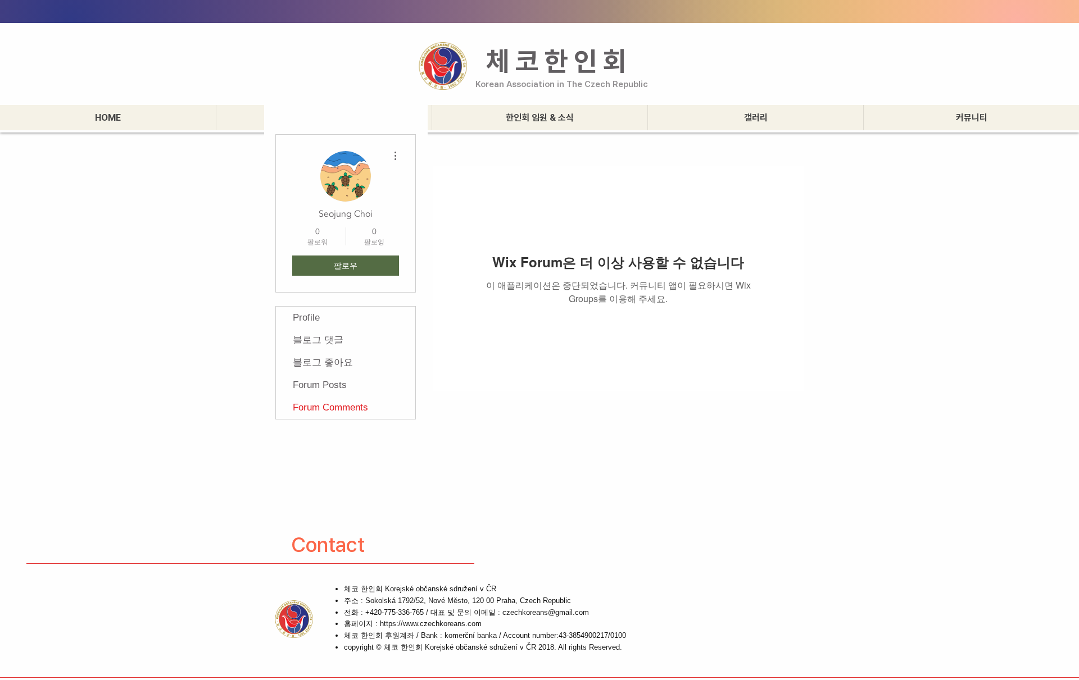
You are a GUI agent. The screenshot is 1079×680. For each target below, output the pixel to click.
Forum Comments (330, 407)
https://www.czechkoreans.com (431, 623)
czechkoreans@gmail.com (545, 612)
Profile (306, 317)
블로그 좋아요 (323, 362)
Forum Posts (320, 385)
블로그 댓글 (318, 340)
